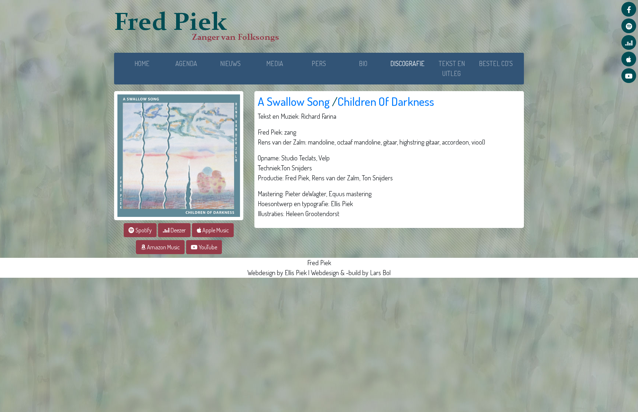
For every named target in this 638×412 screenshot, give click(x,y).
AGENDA (186, 63)
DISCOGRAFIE (409, 63)
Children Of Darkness (385, 101)
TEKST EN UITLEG (452, 68)
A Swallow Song (294, 101)
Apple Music (215, 230)
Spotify (143, 230)
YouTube (207, 247)
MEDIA (274, 63)
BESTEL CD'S (496, 63)
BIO (363, 63)
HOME (142, 63)
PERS (319, 63)
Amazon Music (163, 247)
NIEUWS (230, 63)
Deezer (177, 230)
